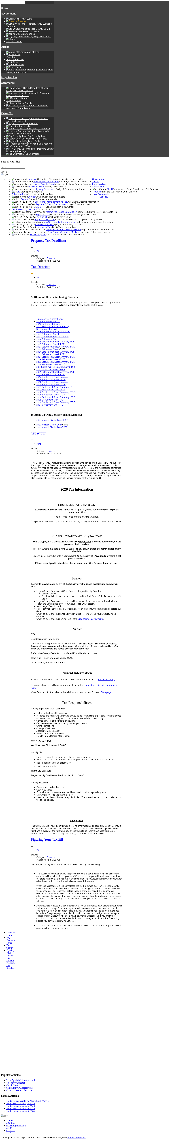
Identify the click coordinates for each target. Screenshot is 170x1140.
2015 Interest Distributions (49, 424)
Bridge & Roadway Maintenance (71, 189)
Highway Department (45, 189)
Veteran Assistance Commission (61, 212)
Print (38, 251)
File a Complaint (38, 234)
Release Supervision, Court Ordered (119, 191)
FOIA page (106, 692)
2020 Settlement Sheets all (49, 324)
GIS (18, 191)
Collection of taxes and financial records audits (60, 179)
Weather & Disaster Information (83, 202)
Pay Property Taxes (44, 224)
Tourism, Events (45, 209)
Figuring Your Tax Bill (47, 839)
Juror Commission (15, 59)
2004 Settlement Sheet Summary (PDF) (56, 402)
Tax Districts (40, 267)
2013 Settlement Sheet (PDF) (50, 359)
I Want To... (7, 113)
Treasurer (32, 179)
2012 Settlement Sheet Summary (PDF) (55, 362)
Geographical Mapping (31, 191)
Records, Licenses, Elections (73, 181)
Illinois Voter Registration (64, 227)
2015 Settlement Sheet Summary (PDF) (55, 347)
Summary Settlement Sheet (50, 319)
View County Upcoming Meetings (63, 232)
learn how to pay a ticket (59, 217)
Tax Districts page (106, 679)
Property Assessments (55, 186)
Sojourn (24, 199)
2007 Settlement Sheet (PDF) (50, 389)
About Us (11, 1123)
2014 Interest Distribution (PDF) (51, 427)
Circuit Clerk (12, 62)
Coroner (32, 197)
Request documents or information (98, 229)
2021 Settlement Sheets (48, 321)
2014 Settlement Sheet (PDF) (50, 354)
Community (8, 82)
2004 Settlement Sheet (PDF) (50, 405)
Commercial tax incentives (40, 194)
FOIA (8, 1133)
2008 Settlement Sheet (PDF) (50, 384)
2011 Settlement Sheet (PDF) (50, 369)
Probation (11, 57)
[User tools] (32, 247)
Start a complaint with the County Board (65, 234)
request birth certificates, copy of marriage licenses (80, 219)
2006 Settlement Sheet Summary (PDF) (56, 392)
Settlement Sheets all (47, 329)
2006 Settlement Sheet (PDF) (50, 394)
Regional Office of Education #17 (52, 204)
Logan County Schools (79, 204)
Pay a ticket (41, 217)
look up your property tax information (94, 222)
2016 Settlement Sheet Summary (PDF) (55, 341)
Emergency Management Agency (51, 202)
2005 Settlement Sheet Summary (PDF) (55, 397)
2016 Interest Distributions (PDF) (52, 420)
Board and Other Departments (95, 232)
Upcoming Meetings (16, 1125)
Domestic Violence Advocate (42, 199)
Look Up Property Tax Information (59, 222)
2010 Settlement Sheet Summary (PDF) (55, 372)
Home (4, 8)
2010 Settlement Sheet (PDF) (50, 374)
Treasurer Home (11, 933)
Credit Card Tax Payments (90, 619)
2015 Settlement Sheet (47, 349)
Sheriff (110, 189)
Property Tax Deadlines (48, 241)
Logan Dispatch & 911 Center (59, 207)
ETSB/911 (40, 207)
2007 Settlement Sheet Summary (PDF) (55, 387)
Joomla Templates (76, 1137)
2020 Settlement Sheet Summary (52, 326)
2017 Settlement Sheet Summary (52, 336)
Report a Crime (43, 214)
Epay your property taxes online (69, 224)
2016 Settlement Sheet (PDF (50, 344)
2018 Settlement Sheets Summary (53, 331)
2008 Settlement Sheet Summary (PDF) (56, 382)
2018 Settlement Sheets (48, 334)
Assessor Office (36, 186)
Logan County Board (44, 184)
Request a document (45, 219)
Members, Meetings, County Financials (73, 184)
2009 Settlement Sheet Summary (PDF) (56, 377)
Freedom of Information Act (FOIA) (63, 229)
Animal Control (13, 100)
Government (8, 13)
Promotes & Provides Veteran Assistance (97, 212)
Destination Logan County (19, 103)
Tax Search (9, 946)
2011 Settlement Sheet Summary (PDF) (55, 367)
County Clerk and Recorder (46, 181)
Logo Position (9, 77)
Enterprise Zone (14, 41)
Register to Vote (44, 227)
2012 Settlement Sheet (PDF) (50, 364)
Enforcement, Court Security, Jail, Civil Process (135, 189)
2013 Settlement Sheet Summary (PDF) (55, 357)
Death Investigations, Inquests (50, 197)
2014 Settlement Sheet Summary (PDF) (55, 352)
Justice (5, 46)
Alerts (9, 1128)
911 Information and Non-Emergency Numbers (73, 214)
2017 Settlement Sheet (47, 339)
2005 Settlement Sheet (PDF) (50, 400)
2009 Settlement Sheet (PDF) (50, 379)
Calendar (10, 1130)
